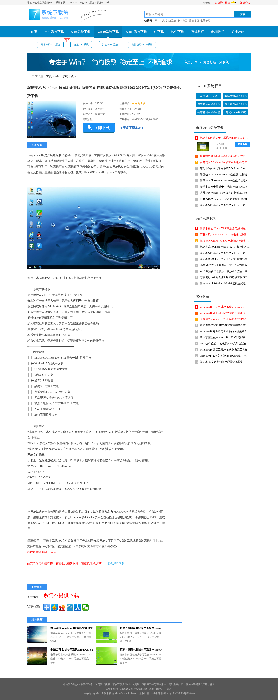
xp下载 (159, 31)
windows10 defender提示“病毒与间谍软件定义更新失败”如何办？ (238, 312)
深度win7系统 (81, 44)
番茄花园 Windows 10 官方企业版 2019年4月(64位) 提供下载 (235, 192)
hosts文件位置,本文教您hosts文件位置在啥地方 (227, 343)
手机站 (167, 688)
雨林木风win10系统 (208, 104)
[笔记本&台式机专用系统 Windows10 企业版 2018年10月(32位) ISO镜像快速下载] (202, 146)
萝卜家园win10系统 (235, 104)
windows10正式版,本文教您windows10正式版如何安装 (231, 306)
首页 (34, 31)
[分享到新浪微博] (62, 607)
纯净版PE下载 (115, 563)
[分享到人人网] (77, 607)
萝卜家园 (182, 20)
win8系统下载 (81, 31)
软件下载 (177, 31)
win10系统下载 (108, 31)
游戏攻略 (245, 2)
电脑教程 (217, 31)
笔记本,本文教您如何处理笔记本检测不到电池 (227, 361)
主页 (49, 76)
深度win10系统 (110, 44)
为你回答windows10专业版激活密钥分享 (223, 319)
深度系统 (171, 20)
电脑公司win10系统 (142, 44)
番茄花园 (194, 20)
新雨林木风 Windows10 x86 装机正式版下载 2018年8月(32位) (235, 156)
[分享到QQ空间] (54, 607)
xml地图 (155, 693)
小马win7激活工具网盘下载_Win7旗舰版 (223, 265)
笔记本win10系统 (236, 112)
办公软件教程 (222, 2)
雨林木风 (160, 20)
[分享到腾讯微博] (70, 607)
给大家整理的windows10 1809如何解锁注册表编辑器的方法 (234, 337)
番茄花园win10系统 (208, 112)
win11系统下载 (136, 31)
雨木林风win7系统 (50, 44)
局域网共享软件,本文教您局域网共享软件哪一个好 (229, 325)
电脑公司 (205, 20)
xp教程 (206, 2)
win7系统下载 (54, 31)
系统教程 (197, 31)
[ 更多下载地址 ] (132, 127)
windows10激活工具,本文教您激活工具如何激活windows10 (234, 349)
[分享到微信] (85, 607)
